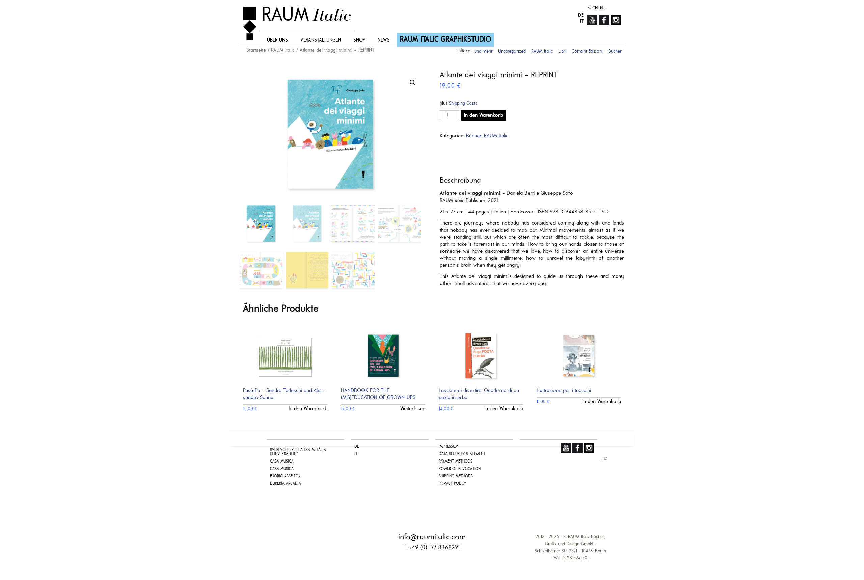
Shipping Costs (463, 103)
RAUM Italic (283, 50)
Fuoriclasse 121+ (285, 476)
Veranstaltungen (320, 40)
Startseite (256, 50)
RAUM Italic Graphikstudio (445, 40)
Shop (359, 40)
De (581, 15)
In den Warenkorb (483, 115)
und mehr (483, 51)
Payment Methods (456, 461)
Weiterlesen (412, 409)
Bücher (473, 136)
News (384, 40)
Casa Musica (282, 461)
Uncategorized (512, 51)
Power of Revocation (460, 469)
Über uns (277, 40)
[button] (413, 83)
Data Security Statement (462, 454)
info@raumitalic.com (432, 537)
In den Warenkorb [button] (308, 409)
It (582, 21)
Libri (562, 51)
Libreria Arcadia (285, 484)
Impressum (448, 447)
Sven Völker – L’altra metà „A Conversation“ (298, 452)
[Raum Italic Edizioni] (249, 23)
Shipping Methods (456, 476)
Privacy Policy (452, 484)
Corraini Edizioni (587, 51)
